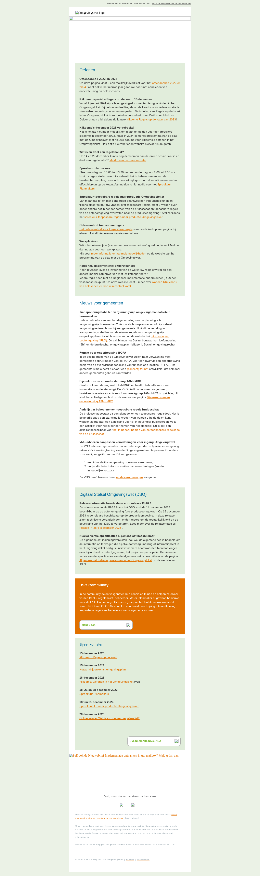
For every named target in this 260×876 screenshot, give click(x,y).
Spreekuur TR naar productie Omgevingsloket (109, 706)
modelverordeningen (129, 477)
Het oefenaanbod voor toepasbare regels (105, 229)
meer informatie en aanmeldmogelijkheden (118, 253)
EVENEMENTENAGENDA (145, 741)
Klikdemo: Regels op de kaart (98, 657)
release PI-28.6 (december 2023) (100, 527)
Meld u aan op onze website (127, 160)
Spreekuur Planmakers (94, 693)
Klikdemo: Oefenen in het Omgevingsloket (106, 681)
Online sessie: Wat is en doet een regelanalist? (109, 718)
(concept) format (137, 368)
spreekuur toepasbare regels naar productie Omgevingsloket (123, 217)
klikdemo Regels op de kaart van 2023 (151, 119)
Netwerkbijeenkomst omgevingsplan (102, 669)
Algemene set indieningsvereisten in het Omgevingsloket (115, 560)
